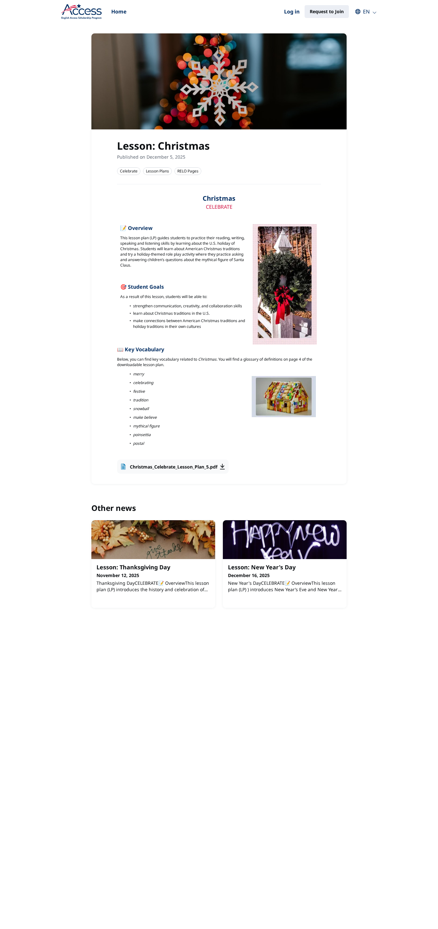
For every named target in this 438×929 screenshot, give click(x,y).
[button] (363, 11)
